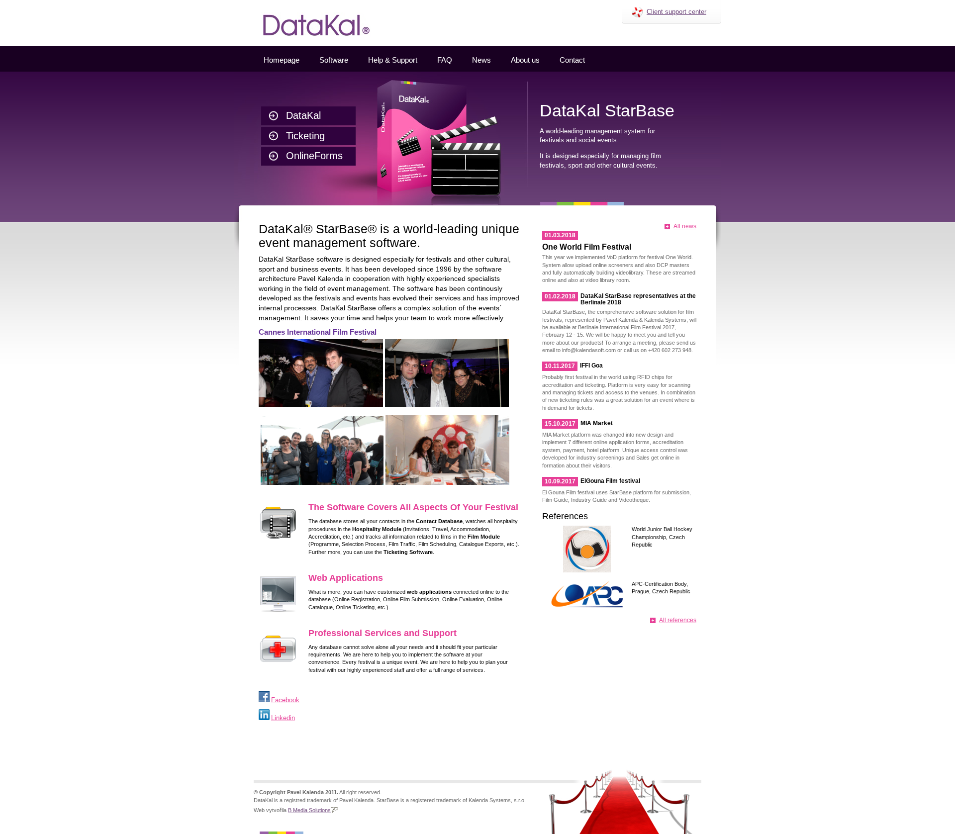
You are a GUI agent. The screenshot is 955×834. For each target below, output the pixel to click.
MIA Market (596, 423)
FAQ (444, 60)
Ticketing (305, 135)
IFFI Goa (591, 365)
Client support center (676, 11)
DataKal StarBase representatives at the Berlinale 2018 (638, 299)
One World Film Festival (586, 247)
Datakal (243, 3)
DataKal (303, 115)
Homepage (281, 60)
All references (677, 620)
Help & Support (392, 60)
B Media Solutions (309, 810)
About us (525, 60)
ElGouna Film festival (610, 480)
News (481, 60)
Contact (572, 60)
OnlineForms (314, 155)
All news (684, 226)
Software (333, 60)
